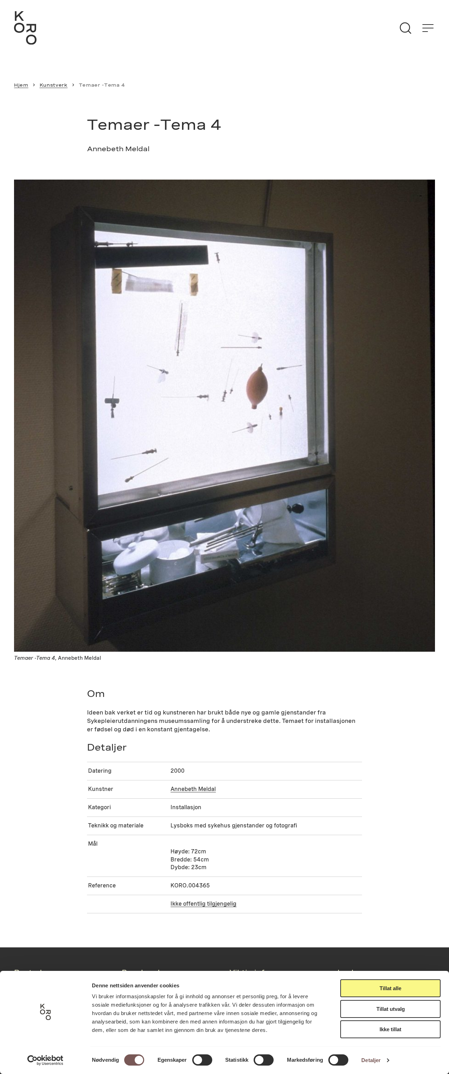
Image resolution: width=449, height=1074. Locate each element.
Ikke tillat (390, 1029)
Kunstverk (54, 85)
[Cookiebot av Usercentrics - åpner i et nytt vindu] (45, 1060)
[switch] (202, 1060)
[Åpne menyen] (428, 28)
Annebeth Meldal (193, 789)
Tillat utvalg (390, 1009)
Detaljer (371, 1060)
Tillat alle (390, 988)
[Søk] (405, 28)
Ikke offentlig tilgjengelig (203, 903)
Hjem (21, 85)
